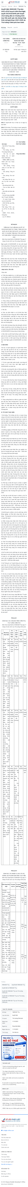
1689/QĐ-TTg (5, 984)
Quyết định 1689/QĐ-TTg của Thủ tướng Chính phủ (12, 991)
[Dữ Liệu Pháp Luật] (11, 1120)
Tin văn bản (4, 1145)
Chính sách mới (5, 1147)
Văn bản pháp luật (6, 1137)
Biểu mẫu (3, 1142)
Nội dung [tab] (3, 27)
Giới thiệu (3, 1171)
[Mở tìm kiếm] (25, 2)
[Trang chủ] (14, 2)
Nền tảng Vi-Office (6, 1173)
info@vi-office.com (8, 1130)
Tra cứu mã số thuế (6, 1159)
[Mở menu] (2, 2)
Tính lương (4, 1154)
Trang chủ (3, 6)
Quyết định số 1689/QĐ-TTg (9, 988)
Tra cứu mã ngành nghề (7, 1161)
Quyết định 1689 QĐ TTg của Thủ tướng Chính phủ (12, 1001)
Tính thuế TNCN (5, 1157)
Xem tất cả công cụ (6, 1164)
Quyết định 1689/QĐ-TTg (18, 984)
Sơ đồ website (5, 1176)
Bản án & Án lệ (5, 1140)
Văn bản (10, 6)
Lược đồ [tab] (16, 27)
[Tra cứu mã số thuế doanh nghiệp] (14, 1048)
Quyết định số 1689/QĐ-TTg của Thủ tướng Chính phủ (13, 996)
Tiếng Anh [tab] (9, 27)
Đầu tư (15, 6)
